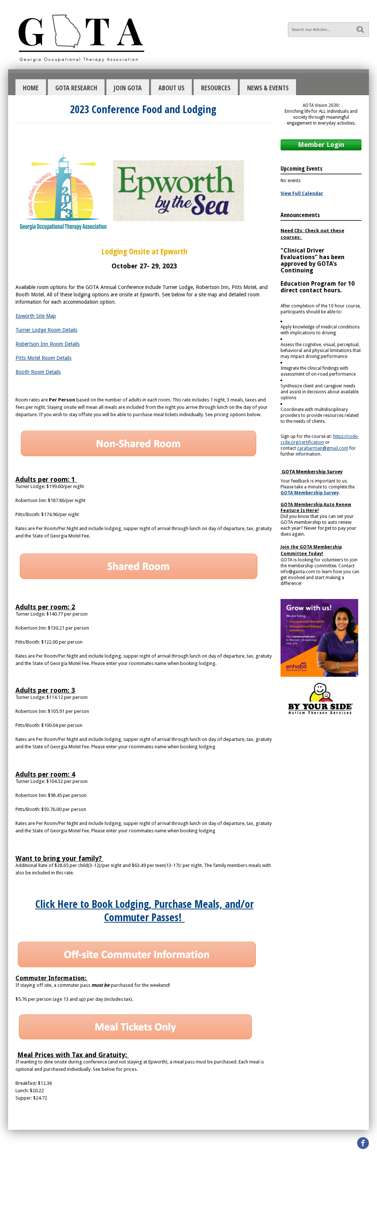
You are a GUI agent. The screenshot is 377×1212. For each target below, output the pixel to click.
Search (360, 29)
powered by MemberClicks (188, 1200)
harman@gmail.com (322, 448)
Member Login (321, 145)
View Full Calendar (302, 193)
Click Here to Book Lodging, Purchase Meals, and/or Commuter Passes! (144, 910)
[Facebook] (363, 1143)
